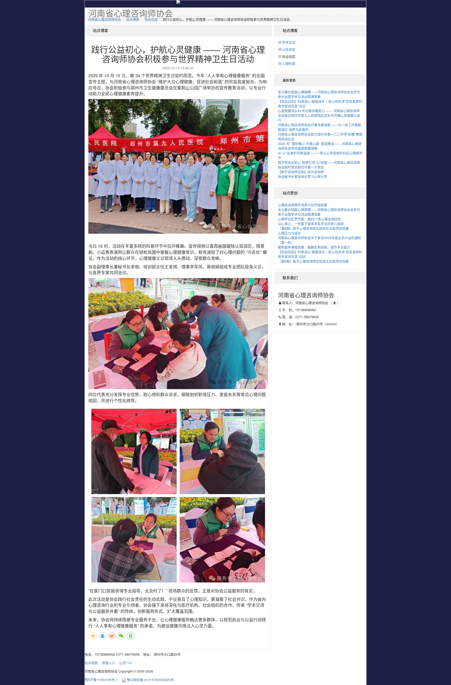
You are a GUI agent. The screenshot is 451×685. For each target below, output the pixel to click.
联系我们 (343, 14)
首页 (184, 14)
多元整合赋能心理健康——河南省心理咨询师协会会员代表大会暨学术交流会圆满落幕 (319, 94)
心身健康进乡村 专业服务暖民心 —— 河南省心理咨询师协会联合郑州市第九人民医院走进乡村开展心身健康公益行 (319, 115)
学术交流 (254, 14)
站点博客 (132, 19)
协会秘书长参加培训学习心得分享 (302, 176)
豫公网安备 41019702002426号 (150, 679)
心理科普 (299, 14)
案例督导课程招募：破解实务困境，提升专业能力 (314, 247)
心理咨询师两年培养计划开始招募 (302, 204)
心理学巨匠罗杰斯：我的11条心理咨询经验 (309, 219)
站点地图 (91, 662)
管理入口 (108, 662)
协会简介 (210, 14)
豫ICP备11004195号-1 (101, 679)
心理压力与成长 (289, 233)
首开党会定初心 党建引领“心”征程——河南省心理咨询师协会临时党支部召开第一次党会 (319, 164)
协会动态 (232, 14)
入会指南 (321, 14)
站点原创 (290, 193)
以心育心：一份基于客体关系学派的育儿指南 (311, 223)
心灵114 (125, 662)
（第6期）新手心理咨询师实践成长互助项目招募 (313, 228)
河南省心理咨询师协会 (104, 19)
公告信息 (277, 14)
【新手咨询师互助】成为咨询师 (301, 171)
